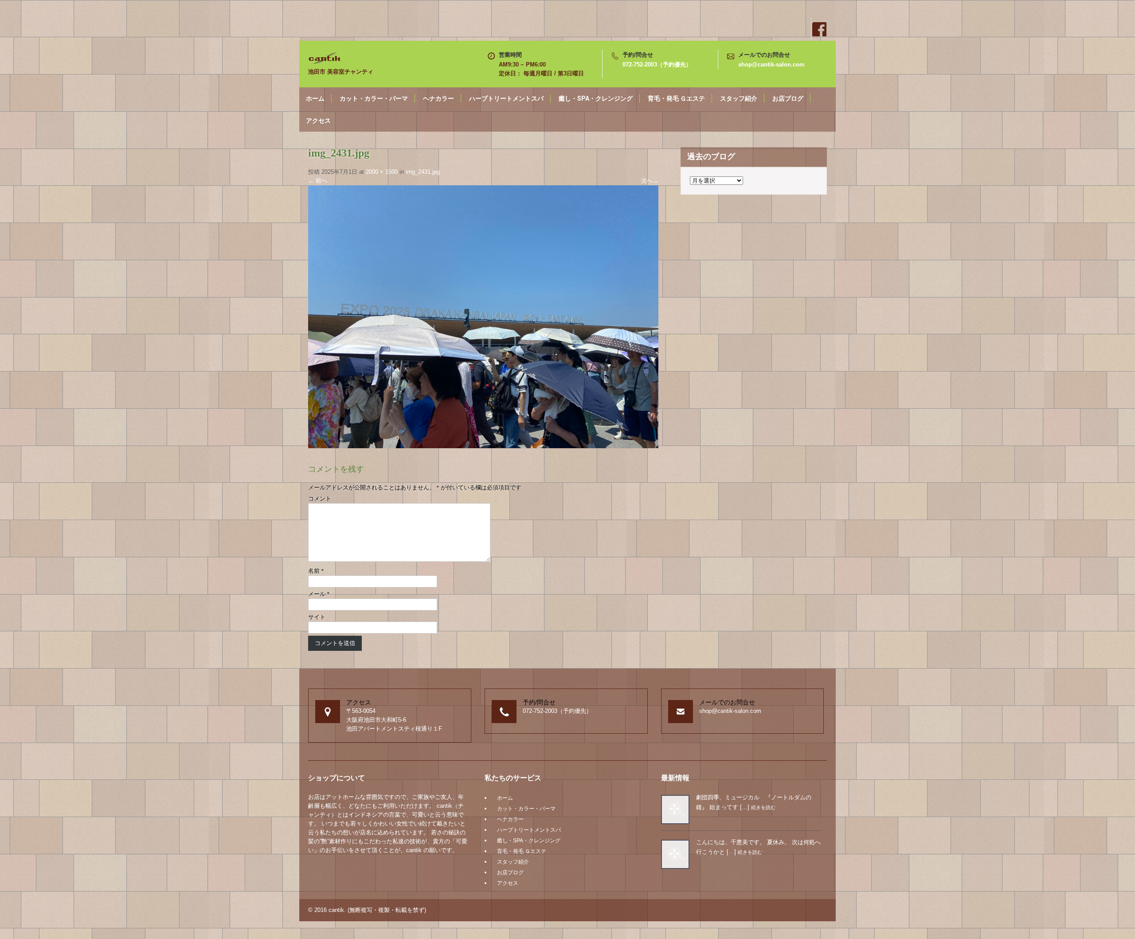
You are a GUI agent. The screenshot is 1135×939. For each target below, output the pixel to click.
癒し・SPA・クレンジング (596, 98)
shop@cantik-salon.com (771, 64)
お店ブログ (787, 98)
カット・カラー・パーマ (374, 98)
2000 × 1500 (382, 171)
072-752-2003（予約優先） (657, 64)
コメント (319, 498)
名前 (316, 570)
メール (319, 594)
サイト (316, 617)
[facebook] (819, 29)
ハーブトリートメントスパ (506, 98)
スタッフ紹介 (738, 98)
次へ (649, 180)
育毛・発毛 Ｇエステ (676, 98)
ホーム (315, 98)
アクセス (318, 120)
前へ (317, 180)
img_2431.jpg (423, 171)
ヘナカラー (438, 98)
